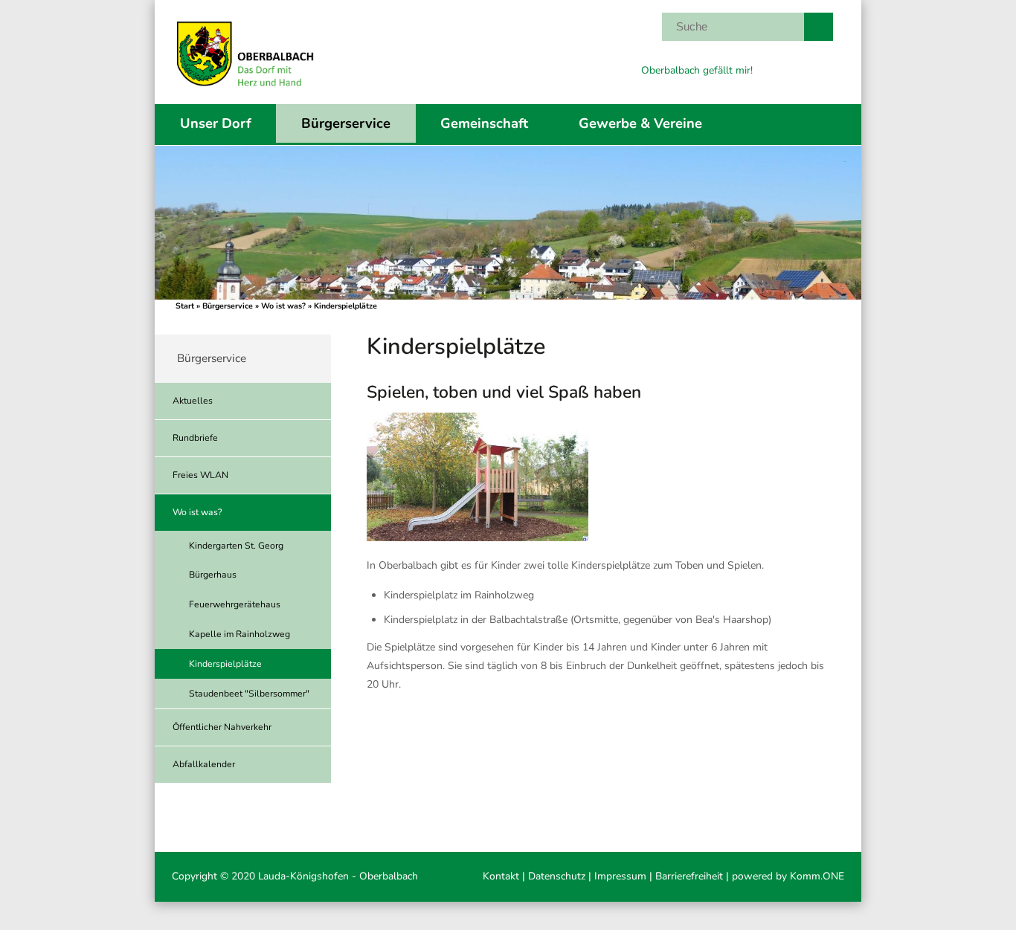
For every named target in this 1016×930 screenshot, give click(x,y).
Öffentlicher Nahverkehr (222, 727)
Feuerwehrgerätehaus (234, 604)
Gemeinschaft (484, 123)
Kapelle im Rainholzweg (239, 634)
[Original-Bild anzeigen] (477, 538)
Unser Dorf (215, 123)
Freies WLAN (200, 475)
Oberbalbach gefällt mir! (697, 70)
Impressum (620, 876)
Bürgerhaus (213, 575)
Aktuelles (193, 401)
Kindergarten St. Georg (236, 546)
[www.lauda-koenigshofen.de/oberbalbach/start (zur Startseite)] (245, 92)
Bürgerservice (345, 123)
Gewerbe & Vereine (640, 123)
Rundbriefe (195, 438)
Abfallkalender (204, 764)
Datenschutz (556, 876)
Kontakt (501, 876)
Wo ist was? (283, 305)
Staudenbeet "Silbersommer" (249, 694)
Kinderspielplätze (225, 664)
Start (185, 305)
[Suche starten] (818, 27)
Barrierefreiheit (689, 876)
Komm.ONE (817, 876)
